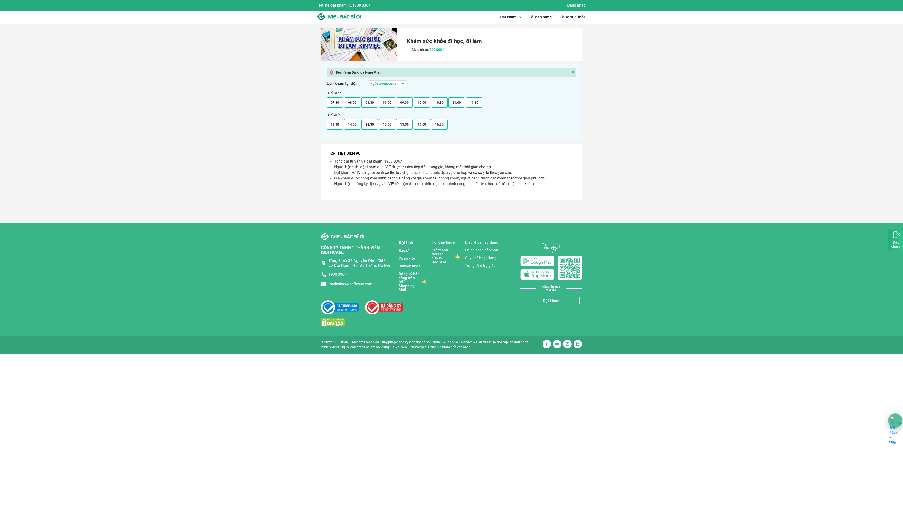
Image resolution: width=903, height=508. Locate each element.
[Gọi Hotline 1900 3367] (895, 420)
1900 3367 (361, 5)
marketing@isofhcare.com (350, 284)
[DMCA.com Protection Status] (333, 322)
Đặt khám (551, 300)
